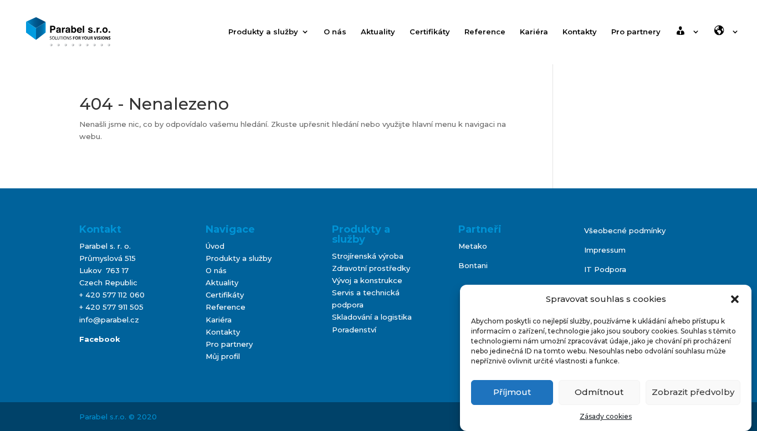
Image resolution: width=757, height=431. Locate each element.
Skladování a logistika (372, 316)
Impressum (605, 249)
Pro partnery (636, 32)
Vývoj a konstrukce (367, 280)
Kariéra (534, 32)
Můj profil (223, 356)
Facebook (99, 339)
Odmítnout (599, 392)
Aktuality (378, 32)
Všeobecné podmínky (625, 230)
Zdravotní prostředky (371, 268)
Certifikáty (430, 32)
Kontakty (579, 32)
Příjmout (512, 392)
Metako (472, 246)
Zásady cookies (606, 416)
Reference (484, 32)
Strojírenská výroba (367, 256)
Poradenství (354, 329)
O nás (335, 32)
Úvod (215, 246)
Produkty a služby (263, 32)
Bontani (473, 265)
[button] (734, 299)
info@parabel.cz (109, 319)
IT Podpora (605, 269)
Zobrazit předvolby (693, 392)
